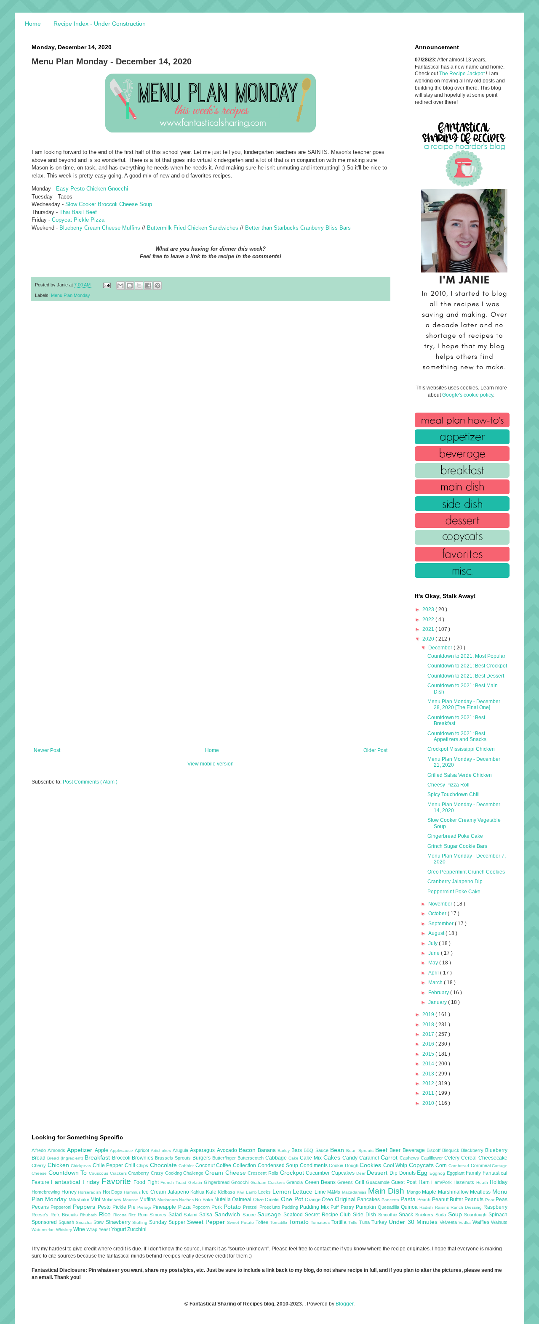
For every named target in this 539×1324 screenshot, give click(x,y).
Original (346, 1199)
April (434, 973)
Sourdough (476, 1214)
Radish (427, 1207)
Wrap (92, 1229)
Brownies (143, 1158)
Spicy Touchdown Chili (453, 794)
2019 (428, 1014)
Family (474, 1173)
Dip (394, 1173)
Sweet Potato (241, 1222)
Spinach (497, 1215)
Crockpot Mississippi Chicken (461, 749)
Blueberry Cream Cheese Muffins (99, 228)
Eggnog (438, 1173)
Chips (143, 1165)
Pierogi (144, 1207)
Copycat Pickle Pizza (78, 220)
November (441, 904)
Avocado (228, 1150)
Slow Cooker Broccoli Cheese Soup (108, 204)
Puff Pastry (343, 1207)
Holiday (498, 1182)
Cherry (40, 1165)
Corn (441, 1165)
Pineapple (165, 1207)
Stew (99, 1222)
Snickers (425, 1214)
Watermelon (44, 1229)
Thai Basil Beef (78, 212)
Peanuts (474, 1199)
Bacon (248, 1150)
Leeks (265, 1191)
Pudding (291, 1207)
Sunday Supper (168, 1222)
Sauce (250, 1214)
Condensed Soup (279, 1165)
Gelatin (196, 1182)
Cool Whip (396, 1165)
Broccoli (122, 1158)
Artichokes (162, 1150)
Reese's (41, 1214)
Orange (313, 1199)
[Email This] (120, 285)
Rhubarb (89, 1215)
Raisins (443, 1207)
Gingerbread (217, 1182)
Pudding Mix (315, 1207)
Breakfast (98, 1157)
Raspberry (495, 1207)
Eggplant (456, 1173)
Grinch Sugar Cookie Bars (457, 846)
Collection (245, 1165)
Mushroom (168, 1199)
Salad (176, 1215)
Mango (414, 1191)
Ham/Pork (442, 1182)
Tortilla (339, 1222)
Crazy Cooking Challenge (178, 1173)
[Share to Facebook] (148, 285)
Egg (423, 1172)
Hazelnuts (465, 1182)
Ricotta (121, 1215)
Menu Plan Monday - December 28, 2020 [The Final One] (463, 704)
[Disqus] (211, 417)
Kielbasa (227, 1191)
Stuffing (140, 1222)
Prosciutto (270, 1207)
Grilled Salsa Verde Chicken (459, 775)
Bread (39, 1158)
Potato (233, 1206)
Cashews (410, 1157)
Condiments (314, 1165)
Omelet (273, 1199)
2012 (428, 1083)
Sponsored (45, 1222)
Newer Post (47, 750)
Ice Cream (154, 1192)
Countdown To (68, 1172)
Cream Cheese (226, 1172)
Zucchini (137, 1229)
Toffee (263, 1222)
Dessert (378, 1172)
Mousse (131, 1199)
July (433, 943)
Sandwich (228, 1214)
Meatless (481, 1192)
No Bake (204, 1199)
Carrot (390, 1157)
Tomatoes (321, 1222)
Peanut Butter (448, 1199)
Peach (424, 1199)
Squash (67, 1222)
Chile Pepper (109, 1165)
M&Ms (334, 1191)
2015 (428, 1054)
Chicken (59, 1165)
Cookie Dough (344, 1165)
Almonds (57, 1150)
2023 (428, 609)
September (441, 924)
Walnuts (499, 1222)
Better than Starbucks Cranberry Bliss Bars (298, 228)
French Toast (174, 1182)
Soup (456, 1214)
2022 (428, 619)
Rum (143, 1214)
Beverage (415, 1150)
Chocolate (164, 1165)
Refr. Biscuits (65, 1214)
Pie (132, 1207)
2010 (428, 1103)
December (441, 648)
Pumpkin (367, 1207)
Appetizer (80, 1150)
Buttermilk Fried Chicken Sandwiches (192, 228)
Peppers (85, 1206)
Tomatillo (279, 1222)
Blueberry (496, 1150)
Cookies (371, 1165)
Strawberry (119, 1222)
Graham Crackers (269, 1182)
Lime (321, 1192)
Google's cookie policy (467, 395)
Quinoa (410, 1207)
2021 (428, 629)
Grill (360, 1182)
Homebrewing (46, 1191)
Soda (441, 1214)
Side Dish (365, 1215)
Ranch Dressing (467, 1207)
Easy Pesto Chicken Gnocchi (92, 188)
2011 (428, 1093)
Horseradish (90, 1192)
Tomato (300, 1221)
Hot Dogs (113, 1191)
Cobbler (187, 1165)
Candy (350, 1158)
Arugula (181, 1150)
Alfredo (40, 1150)
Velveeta (449, 1222)
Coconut (205, 1165)
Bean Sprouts (360, 1150)
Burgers (202, 1158)
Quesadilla (389, 1207)
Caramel (370, 1158)
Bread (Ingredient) (66, 1158)
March (436, 982)
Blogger (344, 1304)
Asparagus (203, 1150)
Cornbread (459, 1165)
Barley (284, 1150)
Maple (430, 1192)
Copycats (422, 1165)
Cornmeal (481, 1165)
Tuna (365, 1222)
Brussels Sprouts (173, 1157)
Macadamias (355, 1192)
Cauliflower (433, 1157)
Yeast (105, 1229)
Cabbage (276, 1158)
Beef (382, 1150)
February (439, 993)
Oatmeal (242, 1199)
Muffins (148, 1199)
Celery (452, 1158)
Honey (69, 1192)
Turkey (380, 1222)
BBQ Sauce (317, 1150)
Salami (191, 1214)
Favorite (117, 1181)
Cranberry (139, 1173)
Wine (79, 1229)
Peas (501, 1199)
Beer (396, 1150)
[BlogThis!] (129, 285)
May (433, 963)
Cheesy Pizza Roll (448, 785)
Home (33, 23)
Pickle (120, 1207)
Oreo (328, 1199)
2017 (428, 1034)
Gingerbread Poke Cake (455, 836)
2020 (428, 639)
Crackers (119, 1173)
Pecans (41, 1207)
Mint (96, 1199)
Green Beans (321, 1182)
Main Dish (387, 1190)
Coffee (224, 1165)
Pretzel (251, 1207)
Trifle (353, 1222)
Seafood (294, 1215)
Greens (346, 1182)
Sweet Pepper (207, 1221)
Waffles (481, 1222)
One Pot (293, 1199)
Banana (268, 1150)
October (438, 913)
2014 (428, 1064)
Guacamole (378, 1182)
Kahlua (198, 1191)
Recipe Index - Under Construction (99, 23)
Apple (102, 1150)
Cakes (332, 1157)
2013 (428, 1074)
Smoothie (388, 1214)
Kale (212, 1192)
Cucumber (318, 1173)
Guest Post (405, 1182)
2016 (428, 1044)
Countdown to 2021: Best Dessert (465, 676)
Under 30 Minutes (414, 1221)
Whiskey (64, 1229)
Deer (361, 1173)
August (437, 933)
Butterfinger (224, 1157)
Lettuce (304, 1191)
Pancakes (369, 1199)
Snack (407, 1215)
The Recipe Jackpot (462, 74)
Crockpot (293, 1172)
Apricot (143, 1150)
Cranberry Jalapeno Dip (455, 881)
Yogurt (119, 1229)
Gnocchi (240, 1182)
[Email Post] (106, 284)
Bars (297, 1150)
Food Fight (146, 1182)
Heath (483, 1182)
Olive (259, 1199)
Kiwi (241, 1192)
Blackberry (473, 1150)
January (438, 1002)
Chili (131, 1165)
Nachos (187, 1199)
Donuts (408, 1173)
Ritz (133, 1215)
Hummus (133, 1192)
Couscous (99, 1173)
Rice (106, 1214)
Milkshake (80, 1199)
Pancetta (391, 1199)
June (434, 953)
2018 (428, 1024)
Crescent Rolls (264, 1173)
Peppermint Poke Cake (453, 892)
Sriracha (84, 1222)
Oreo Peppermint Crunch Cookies (466, 872)
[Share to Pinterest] (157, 285)
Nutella (223, 1199)
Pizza (185, 1207)
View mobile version (210, 764)
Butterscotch (251, 1157)
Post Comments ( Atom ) (90, 782)
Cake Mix (311, 1158)
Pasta (408, 1199)
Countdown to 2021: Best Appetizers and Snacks (456, 736)
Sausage (270, 1214)
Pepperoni (62, 1207)
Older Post (375, 750)
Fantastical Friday (76, 1181)
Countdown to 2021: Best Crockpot (467, 666)
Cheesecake (492, 1158)
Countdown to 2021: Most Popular (466, 656)
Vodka (465, 1222)
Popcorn (201, 1207)
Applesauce (122, 1150)
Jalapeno (179, 1192)
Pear (490, 1199)
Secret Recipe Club (329, 1215)
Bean (338, 1150)
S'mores (158, 1214)
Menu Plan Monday (70, 295)
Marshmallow (454, 1192)
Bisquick (451, 1150)
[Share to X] (139, 285)
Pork (217, 1207)
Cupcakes (343, 1173)
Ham (425, 1182)
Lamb (252, 1192)
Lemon (282, 1191)
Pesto (105, 1207)
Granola (295, 1182)
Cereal (469, 1158)
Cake (294, 1158)
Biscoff (434, 1150)
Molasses (112, 1199)
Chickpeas (82, 1165)
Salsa (206, 1215)
